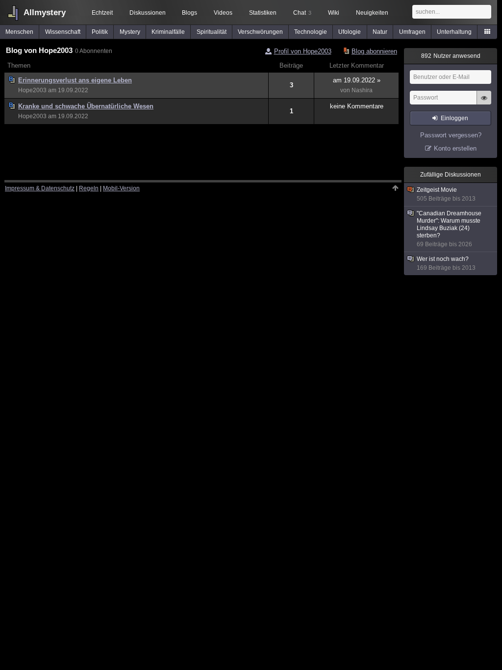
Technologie (310, 31)
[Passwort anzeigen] (484, 103)
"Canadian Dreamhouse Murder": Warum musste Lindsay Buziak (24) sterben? (449, 229)
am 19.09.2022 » (356, 80)
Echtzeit (102, 12)
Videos (223, 12)
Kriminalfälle (168, 31)
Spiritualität (211, 31)
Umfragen (412, 31)
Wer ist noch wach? (446, 263)
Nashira (362, 90)
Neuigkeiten (372, 12)
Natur (380, 31)
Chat (302, 12)
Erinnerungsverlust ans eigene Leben (75, 80)
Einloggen (454, 118)
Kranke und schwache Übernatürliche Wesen (85, 106)
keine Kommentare (356, 106)
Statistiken (262, 12)
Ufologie (349, 31)
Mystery (130, 31)
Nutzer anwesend (450, 55)
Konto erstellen (455, 148)
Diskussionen (147, 12)
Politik (100, 31)
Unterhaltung (454, 31)
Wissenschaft (62, 31)
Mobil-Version (121, 188)
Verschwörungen (260, 31)
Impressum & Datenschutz (40, 188)
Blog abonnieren (374, 51)
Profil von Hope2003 (302, 51)
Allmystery (45, 12)
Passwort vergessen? (450, 135)
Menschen (19, 31)
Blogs (189, 12)
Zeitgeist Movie (446, 194)
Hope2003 (32, 90)
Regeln (89, 188)
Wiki (333, 12)
